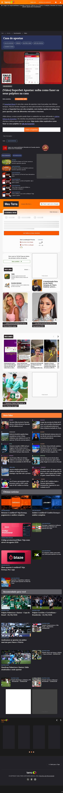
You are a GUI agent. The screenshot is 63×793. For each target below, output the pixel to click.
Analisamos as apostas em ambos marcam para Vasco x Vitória (14, 641)
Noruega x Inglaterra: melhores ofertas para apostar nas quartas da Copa (51, 527)
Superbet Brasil (10, 104)
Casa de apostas (17, 33)
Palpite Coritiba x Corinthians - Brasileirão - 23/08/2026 (44, 614)
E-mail (55, 2)
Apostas (9, 33)
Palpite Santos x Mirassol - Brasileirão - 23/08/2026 (50, 680)
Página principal (9, 2)
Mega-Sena (12, 467)
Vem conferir (15, 261)
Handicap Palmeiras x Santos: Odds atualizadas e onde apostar (15, 668)
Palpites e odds (5, 610)
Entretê (11, 420)
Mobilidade (12, 432)
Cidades (43, 479)
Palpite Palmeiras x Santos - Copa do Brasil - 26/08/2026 (15, 614)
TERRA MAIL (33, 2)
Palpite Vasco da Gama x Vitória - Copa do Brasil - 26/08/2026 (52, 653)
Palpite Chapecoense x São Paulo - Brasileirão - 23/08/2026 (50, 626)
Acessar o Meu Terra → (26, 204)
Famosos (42, 420)
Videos (25, 33)
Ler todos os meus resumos (31, 233)
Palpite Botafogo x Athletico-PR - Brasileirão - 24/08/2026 (21, 680)
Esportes (42, 455)
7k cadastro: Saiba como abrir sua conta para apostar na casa (51, 553)
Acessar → (27, 269)
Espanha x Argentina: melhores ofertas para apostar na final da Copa (20, 581)
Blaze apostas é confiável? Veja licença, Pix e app (13, 568)
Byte (10, 444)
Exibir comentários (7, 99)
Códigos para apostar (7, 537)
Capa (2, 33)
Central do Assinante (45, 2)
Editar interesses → (54, 212)
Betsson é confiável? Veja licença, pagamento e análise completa (14, 514)
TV (10, 479)
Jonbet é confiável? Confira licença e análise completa (46, 514)
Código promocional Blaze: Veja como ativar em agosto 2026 (15, 541)
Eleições (42, 432)
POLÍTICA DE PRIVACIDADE (46, 776)
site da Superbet (28, 124)
